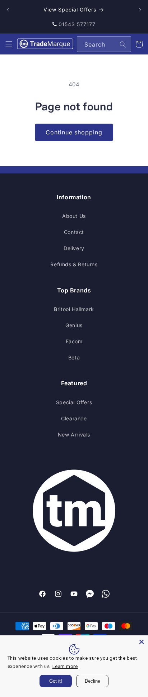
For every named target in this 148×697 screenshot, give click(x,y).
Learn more (65, 666)
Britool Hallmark (74, 309)
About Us (74, 216)
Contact (74, 232)
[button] (9, 44)
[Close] (141, 641)
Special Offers (74, 402)
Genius (74, 325)
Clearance (74, 418)
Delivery (74, 248)
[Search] (123, 44)
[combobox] (104, 44)
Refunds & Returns (73, 264)
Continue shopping (74, 132)
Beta (74, 357)
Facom (74, 341)
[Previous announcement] (8, 10)
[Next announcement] (140, 10)
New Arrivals (74, 434)
